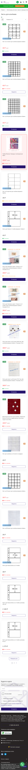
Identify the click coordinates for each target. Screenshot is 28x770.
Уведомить (14, 91)
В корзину (14, 54)
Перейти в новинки (20, 6)
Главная (3, 9)
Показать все (14, 658)
